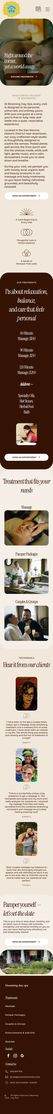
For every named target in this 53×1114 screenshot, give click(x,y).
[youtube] (19, 1105)
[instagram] (15, 1056)
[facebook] (8, 1056)
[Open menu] (47, 9)
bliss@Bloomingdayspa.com (25, 1077)
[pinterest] (31, 1105)
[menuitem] (26, 1006)
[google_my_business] (22, 1056)
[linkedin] (25, 1105)
